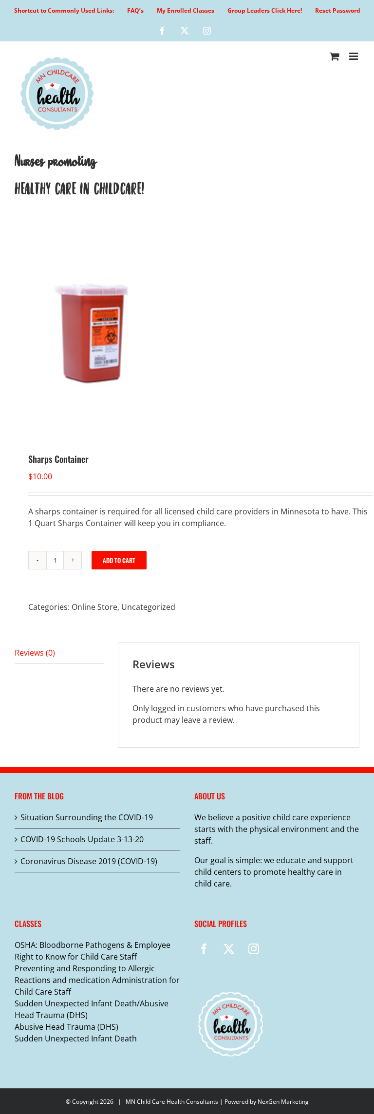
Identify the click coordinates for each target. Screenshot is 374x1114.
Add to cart (119, 560)
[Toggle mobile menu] (354, 56)
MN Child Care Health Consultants (172, 1101)
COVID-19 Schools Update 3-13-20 (82, 839)
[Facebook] (204, 949)
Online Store (94, 607)
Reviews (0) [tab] (35, 652)
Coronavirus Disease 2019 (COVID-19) (88, 861)
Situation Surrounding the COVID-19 (86, 817)
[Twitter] (229, 949)
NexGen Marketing (283, 1101)
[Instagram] (253, 949)
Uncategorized (148, 607)
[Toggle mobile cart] (334, 56)
